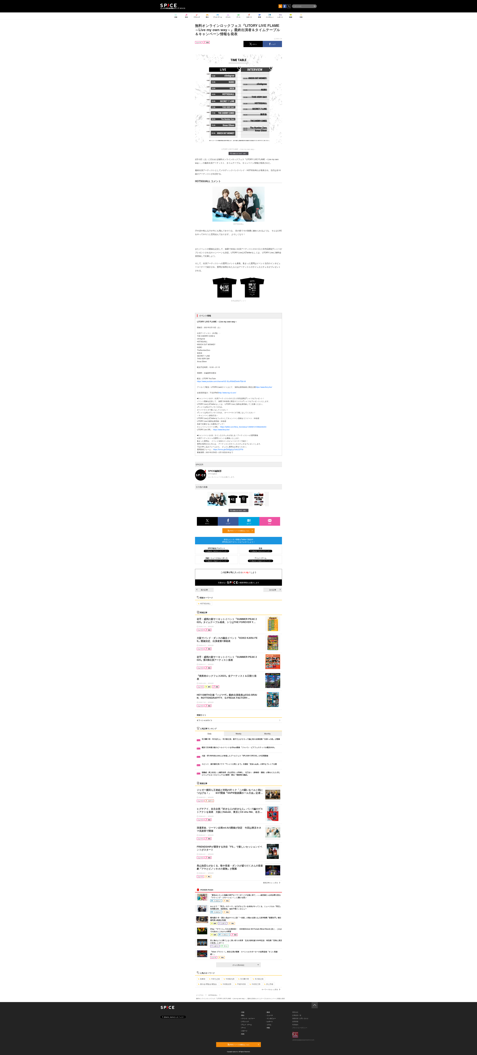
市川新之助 (259, 979)
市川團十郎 (244, 979)
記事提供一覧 (296, 1015)
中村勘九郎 (230, 979)
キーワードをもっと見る (270, 989)
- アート (243, 1028)
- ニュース (269, 1015)
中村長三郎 (256, 984)
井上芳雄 (269, 984)
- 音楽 (242, 1012)
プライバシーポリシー (299, 1028)
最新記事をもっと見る (270, 883)
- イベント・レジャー (247, 1018)
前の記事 (204, 589)
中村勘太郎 (227, 984)
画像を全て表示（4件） (239, 153)
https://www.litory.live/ (264, 387)
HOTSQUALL (205, 603)
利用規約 (295, 1024)
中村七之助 (215, 979)
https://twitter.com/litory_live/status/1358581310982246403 (243, 427)
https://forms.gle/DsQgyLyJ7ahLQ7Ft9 (228, 449)
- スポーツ (243, 1031)
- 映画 (242, 1034)
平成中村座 (241, 984)
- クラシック (244, 1021)
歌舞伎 (202, 979)
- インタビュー (271, 1018)
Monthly (267, 733)
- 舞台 (242, 1015)
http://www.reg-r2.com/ (227, 392)
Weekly (238, 733)
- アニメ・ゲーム (246, 1024)
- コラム (268, 1024)
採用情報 (295, 1021)
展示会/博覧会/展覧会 (208, 984)
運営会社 (295, 1012)
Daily (209, 733)
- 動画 (268, 1012)
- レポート (269, 1021)
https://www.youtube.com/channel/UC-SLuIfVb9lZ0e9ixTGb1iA (221, 381)
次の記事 (272, 589)
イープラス (199, 995)
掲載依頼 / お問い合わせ (300, 1018)
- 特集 (268, 1028)
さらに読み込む (238, 965)
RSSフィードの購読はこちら (239, 531)
